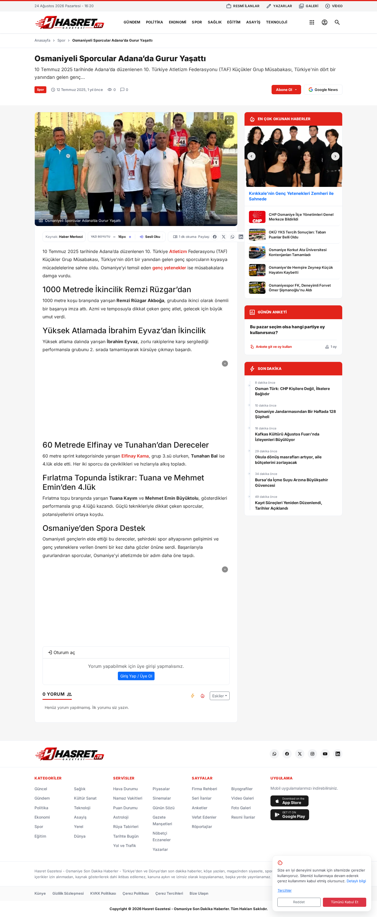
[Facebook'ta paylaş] (214, 236)
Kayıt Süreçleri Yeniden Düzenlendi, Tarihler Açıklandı (288, 505)
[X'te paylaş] (223, 236)
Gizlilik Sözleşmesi (68, 893)
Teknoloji (276, 22)
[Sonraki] (335, 156)
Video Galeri (242, 798)
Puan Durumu (125, 807)
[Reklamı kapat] (225, 364)
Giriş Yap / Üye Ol (136, 676)
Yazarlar (160, 849)
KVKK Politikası (103, 893)
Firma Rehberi (204, 788)
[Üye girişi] (324, 22)
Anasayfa (42, 40)
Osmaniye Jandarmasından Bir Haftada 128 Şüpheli (295, 414)
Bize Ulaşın (199, 893)
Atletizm (178, 251)
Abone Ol (284, 89)
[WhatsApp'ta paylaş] (232, 236)
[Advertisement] (136, 397)
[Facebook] (287, 754)
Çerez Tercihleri (169, 893)
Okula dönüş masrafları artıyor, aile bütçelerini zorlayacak (288, 460)
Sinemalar (162, 798)
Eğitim (234, 22)
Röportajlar (202, 826)
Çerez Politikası (136, 893)
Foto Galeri (241, 807)
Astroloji (121, 817)
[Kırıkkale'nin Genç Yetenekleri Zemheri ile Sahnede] (293, 156)
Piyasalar (161, 788)
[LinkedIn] (338, 754)
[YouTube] (325, 754)
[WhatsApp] (274, 754)
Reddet (299, 902)
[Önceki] (251, 156)
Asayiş (253, 22)
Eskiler (218, 695)
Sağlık (215, 22)
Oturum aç (64, 652)
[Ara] (337, 22)
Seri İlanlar (201, 798)
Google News (326, 89)
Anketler (199, 807)
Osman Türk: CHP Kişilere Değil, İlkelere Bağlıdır (292, 391)
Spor (197, 22)
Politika (154, 22)
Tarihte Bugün (126, 836)
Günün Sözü (163, 807)
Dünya (80, 836)
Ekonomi (178, 22)
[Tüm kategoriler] (312, 22)
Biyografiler (242, 788)
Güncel (40, 788)
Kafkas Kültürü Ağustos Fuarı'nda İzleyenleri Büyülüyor (287, 437)
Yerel (78, 826)
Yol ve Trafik (124, 845)
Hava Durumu (125, 788)
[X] (299, 754)
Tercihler (285, 890)
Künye (40, 893)
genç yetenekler (169, 267)
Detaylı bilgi (356, 881)
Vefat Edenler (204, 817)
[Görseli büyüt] (229, 120)
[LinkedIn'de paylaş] (241, 236)
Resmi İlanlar (243, 817)
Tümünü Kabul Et (344, 902)
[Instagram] (312, 754)
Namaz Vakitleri (127, 798)
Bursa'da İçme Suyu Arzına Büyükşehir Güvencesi (291, 482)
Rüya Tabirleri (126, 826)
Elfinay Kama (135, 456)
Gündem (132, 22)
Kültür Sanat (85, 798)
